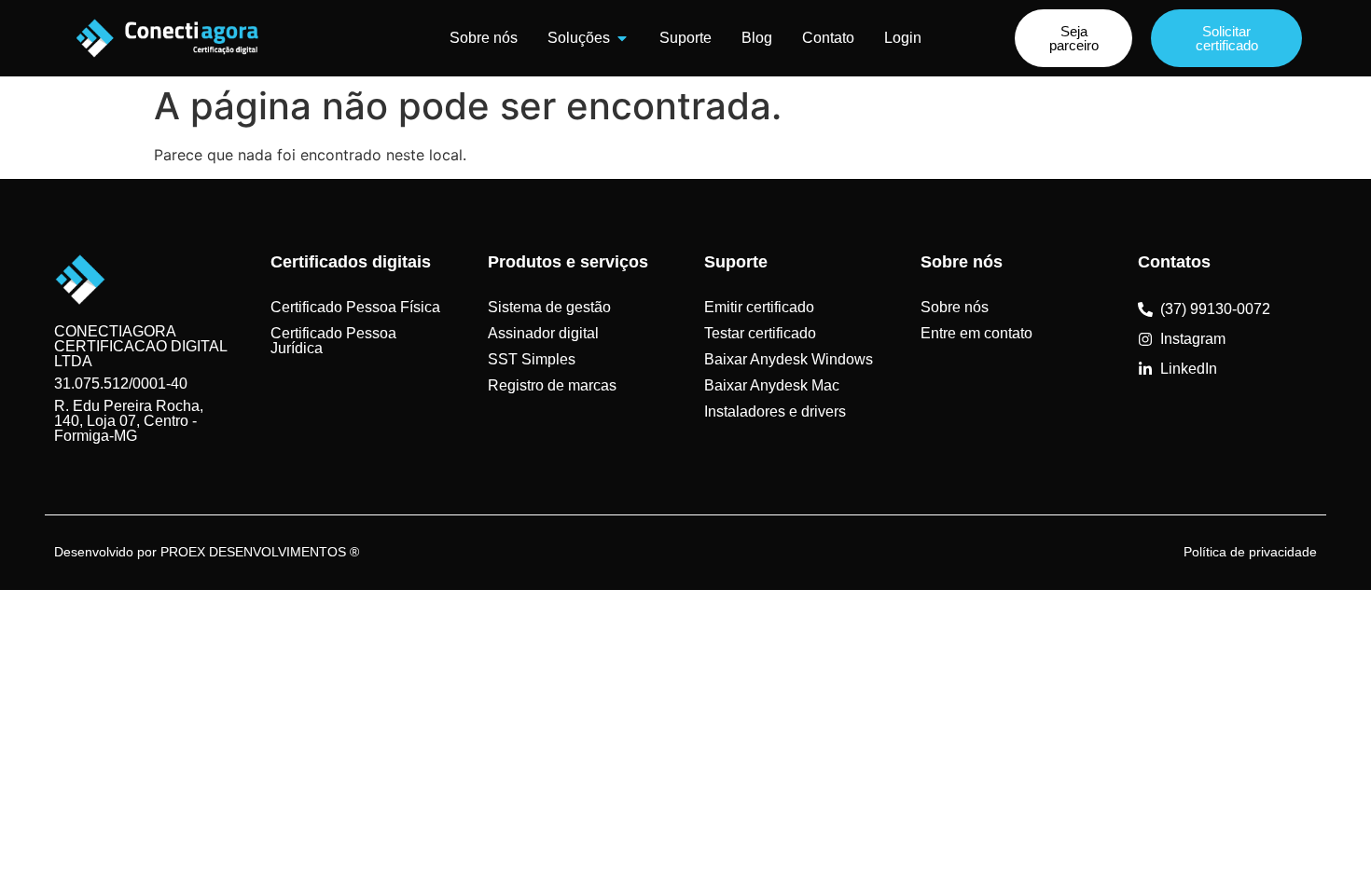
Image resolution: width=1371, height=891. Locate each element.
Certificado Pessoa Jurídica (333, 340)
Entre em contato (976, 333)
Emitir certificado (759, 307)
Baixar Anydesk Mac (771, 385)
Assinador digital (543, 333)
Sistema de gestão (549, 307)
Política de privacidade (1250, 551)
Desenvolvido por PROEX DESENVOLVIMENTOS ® (206, 551)
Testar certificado (760, 333)
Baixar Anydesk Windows (788, 359)
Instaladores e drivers (775, 411)
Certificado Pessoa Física (355, 307)
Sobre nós (955, 307)
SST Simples (531, 359)
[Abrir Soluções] (622, 38)
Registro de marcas (552, 385)
